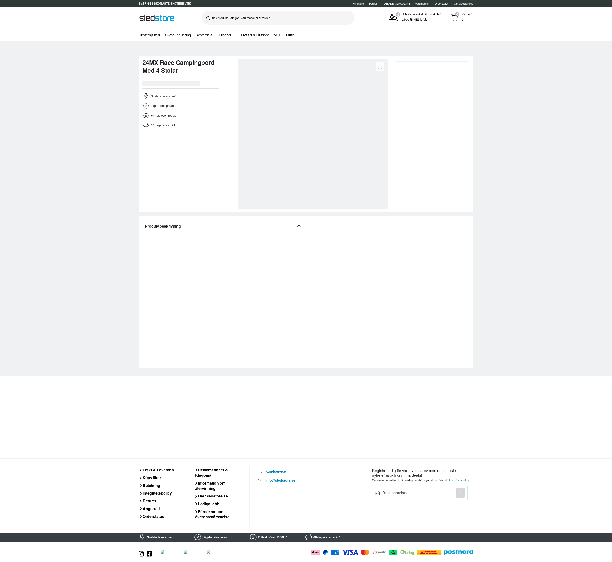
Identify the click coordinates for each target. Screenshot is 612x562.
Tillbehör (224, 34)
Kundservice (275, 471)
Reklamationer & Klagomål (211, 472)
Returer (149, 500)
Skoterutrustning (178, 34)
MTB (277, 34)
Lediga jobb (208, 504)
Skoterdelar (204, 34)
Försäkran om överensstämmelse (212, 514)
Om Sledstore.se (212, 496)
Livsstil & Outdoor (255, 34)
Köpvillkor (151, 477)
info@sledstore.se (280, 480)
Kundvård (358, 3)
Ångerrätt (151, 508)
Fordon (373, 3)
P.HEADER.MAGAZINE (396, 3)
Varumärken (422, 3)
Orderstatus (153, 516)
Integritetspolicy (157, 493)
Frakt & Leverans (158, 470)
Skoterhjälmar (149, 34)
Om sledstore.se (463, 3)
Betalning (151, 485)
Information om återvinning (210, 485)
